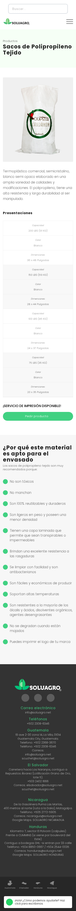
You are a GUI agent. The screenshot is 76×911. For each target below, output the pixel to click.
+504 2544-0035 (57, 847)
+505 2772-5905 (45, 812)
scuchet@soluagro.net (38, 758)
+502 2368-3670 (45, 743)
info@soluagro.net (38, 712)
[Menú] (69, 21)
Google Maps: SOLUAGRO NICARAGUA (38, 820)
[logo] (16, 21)
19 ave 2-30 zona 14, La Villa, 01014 (38, 735)
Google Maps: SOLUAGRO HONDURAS (38, 855)
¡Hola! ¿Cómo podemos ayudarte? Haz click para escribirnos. (40, 902)
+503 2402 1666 (38, 781)
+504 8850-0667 (32, 847)
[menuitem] (69, 21)
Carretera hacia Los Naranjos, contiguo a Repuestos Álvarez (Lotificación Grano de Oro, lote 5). (38, 773)
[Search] (62, 9)
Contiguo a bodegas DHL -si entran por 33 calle (38, 843)
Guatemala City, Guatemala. (38, 739)
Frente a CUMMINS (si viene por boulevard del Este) (38, 837)
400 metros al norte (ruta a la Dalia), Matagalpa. (38, 808)
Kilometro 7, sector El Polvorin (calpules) (38, 831)
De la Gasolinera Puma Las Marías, (38, 804)
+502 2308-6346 (38, 724)
